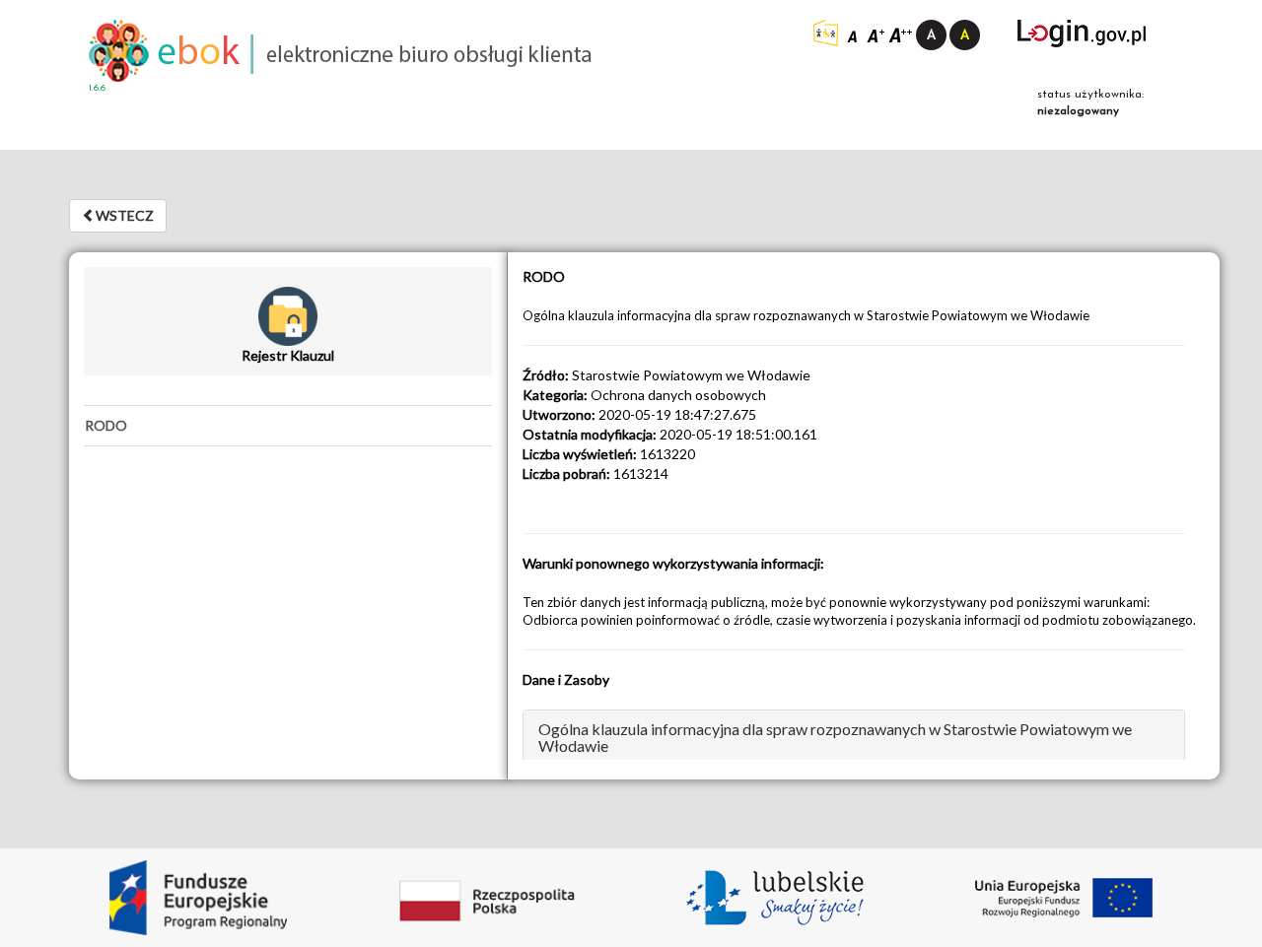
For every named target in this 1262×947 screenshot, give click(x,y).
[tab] (288, 425)
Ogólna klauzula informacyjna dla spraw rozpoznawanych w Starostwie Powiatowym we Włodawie (835, 737)
